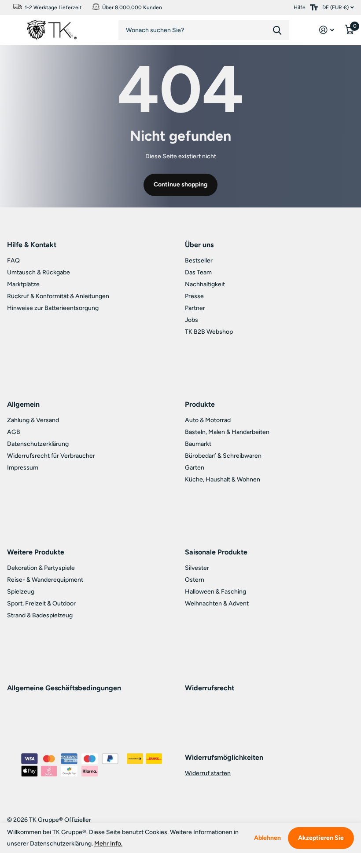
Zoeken (277, 30)
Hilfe (300, 7)
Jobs (191, 320)
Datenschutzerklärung (38, 444)
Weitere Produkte (35, 552)
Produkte (200, 404)
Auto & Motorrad (208, 420)
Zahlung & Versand (33, 420)
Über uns (199, 245)
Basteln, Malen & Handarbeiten (227, 432)
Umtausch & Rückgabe (38, 272)
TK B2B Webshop (209, 331)
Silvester (197, 568)
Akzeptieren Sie (321, 838)
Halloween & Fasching (215, 591)
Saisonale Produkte (216, 552)
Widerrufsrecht (209, 688)
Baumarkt (198, 444)
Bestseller (199, 260)
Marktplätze (23, 284)
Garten (194, 467)
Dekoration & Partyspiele (41, 568)
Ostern (194, 579)
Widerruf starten (208, 773)
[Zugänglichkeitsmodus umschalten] (314, 7)
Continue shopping (180, 184)
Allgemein (23, 404)
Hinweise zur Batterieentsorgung (53, 308)
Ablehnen (267, 838)
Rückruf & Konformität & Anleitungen (58, 296)
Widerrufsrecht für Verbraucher (51, 455)
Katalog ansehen (11, 27)
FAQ (13, 260)
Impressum (22, 467)
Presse (194, 296)
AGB (13, 432)
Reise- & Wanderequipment (45, 579)
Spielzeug (20, 591)
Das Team (198, 272)
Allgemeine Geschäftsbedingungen (64, 688)
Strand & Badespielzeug (40, 615)
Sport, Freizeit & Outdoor (41, 603)
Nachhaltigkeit (205, 284)
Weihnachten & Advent (217, 603)
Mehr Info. (108, 843)
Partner (195, 308)
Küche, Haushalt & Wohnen (222, 479)
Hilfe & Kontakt (31, 245)
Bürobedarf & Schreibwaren (223, 455)
